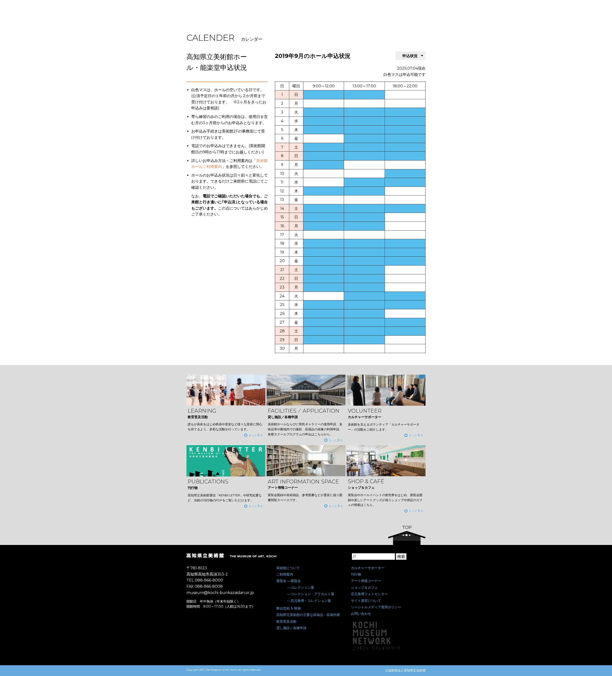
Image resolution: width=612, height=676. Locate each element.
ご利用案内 (284, 574)
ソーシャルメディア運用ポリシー (376, 607)
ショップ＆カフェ (364, 587)
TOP (407, 527)
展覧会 (281, 581)
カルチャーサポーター (367, 568)
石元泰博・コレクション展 (311, 600)
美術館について (288, 568)
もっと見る (256, 435)
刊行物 (356, 574)
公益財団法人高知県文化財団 (405, 670)
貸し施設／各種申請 (291, 628)
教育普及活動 (286, 621)
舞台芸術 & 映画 (288, 608)
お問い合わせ (361, 613)
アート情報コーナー (366, 581)
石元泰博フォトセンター (369, 594)
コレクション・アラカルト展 (312, 594)
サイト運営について (366, 600)
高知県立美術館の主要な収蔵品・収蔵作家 (308, 615)
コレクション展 (302, 587)
